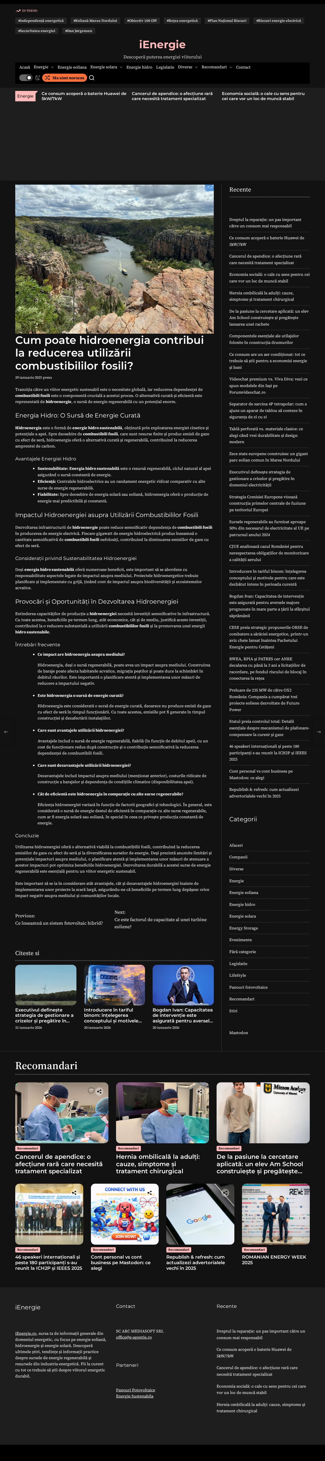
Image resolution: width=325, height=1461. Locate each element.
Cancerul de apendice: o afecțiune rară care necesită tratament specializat (158, 96)
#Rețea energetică (182, 20)
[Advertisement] (162, 139)
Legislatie (165, 67)
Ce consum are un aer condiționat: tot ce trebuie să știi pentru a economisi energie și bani (268, 360)
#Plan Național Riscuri (227, 20)
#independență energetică (41, 20)
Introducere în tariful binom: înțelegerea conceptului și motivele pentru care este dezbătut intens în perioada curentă (111, 1023)
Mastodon (238, 1032)
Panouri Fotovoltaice (135, 1390)
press (47, 377)
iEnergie (162, 44)
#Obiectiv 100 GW (142, 20)
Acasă (24, 67)
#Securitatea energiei (36, 30)
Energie (41, 67)
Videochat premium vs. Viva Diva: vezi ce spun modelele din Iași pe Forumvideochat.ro (268, 385)
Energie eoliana (72, 67)
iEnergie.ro (25, 1333)
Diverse (185, 67)
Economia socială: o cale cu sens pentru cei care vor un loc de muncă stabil (249, 96)
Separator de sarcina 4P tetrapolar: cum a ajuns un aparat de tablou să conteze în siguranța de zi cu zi (268, 410)
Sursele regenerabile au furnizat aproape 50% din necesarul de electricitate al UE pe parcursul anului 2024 (269, 528)
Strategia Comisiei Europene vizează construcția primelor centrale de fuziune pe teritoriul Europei (267, 503)
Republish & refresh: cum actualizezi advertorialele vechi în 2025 (195, 1262)
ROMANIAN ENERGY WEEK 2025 (274, 1259)
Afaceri (236, 845)
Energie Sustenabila (134, 1396)
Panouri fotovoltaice (248, 987)
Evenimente (240, 939)
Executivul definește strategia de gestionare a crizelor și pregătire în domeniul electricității (44, 1018)
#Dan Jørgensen (78, 30)
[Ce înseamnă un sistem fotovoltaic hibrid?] (6, 731)
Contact (243, 67)
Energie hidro (139, 67)
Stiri (233, 1011)
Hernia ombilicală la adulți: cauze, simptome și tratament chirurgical (158, 1164)
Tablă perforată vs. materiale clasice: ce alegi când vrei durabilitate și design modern (266, 435)
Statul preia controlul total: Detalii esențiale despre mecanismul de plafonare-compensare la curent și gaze (269, 727)
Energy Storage (243, 928)
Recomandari (214, 67)
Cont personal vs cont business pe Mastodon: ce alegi (121, 1262)
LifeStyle (237, 975)
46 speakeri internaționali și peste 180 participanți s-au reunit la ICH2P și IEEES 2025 (268, 752)
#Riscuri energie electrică (278, 20)
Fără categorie (242, 951)
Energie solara (103, 67)
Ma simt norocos (68, 78)
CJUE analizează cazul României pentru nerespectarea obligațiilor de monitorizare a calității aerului (269, 552)
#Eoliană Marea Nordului (95, 20)
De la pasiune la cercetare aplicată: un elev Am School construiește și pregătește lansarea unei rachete (269, 317)
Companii (238, 857)
